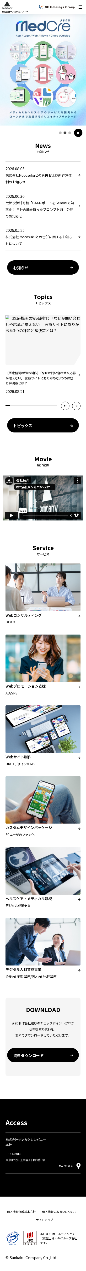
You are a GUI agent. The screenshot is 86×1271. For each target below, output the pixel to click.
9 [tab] (45, 407)
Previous (65, 406)
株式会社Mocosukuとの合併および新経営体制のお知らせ (38, 178)
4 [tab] (22, 407)
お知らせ (20, 268)
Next (76, 406)
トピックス (22, 425)
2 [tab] (65, 133)
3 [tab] (69, 133)
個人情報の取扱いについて (59, 1212)
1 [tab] (60, 133)
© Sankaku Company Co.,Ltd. (31, 1257)
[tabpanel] (43, 68)
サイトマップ (44, 1220)
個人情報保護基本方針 (21, 1212)
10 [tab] (50, 407)
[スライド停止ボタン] (78, 133)
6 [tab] (31, 407)
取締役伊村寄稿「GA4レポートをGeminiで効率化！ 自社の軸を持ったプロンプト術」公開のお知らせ (39, 209)
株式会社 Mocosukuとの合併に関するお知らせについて (38, 240)
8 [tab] (40, 407)
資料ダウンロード (28, 1055)
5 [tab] (26, 407)
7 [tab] (36, 407)
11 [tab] (54, 407)
